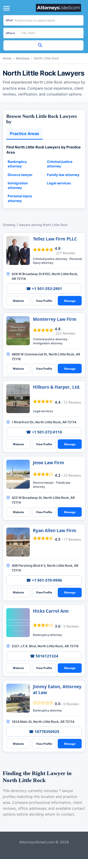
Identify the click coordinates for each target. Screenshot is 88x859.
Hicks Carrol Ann (51, 611)
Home (7, 58)
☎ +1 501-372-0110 (44, 432)
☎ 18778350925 (44, 731)
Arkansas (22, 58)
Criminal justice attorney (59, 163)
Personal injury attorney (20, 198)
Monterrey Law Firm (54, 319)
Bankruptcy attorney (17, 163)
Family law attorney (63, 175)
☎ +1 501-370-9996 (44, 580)
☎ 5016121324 (44, 656)
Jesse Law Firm (48, 463)
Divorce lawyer (20, 175)
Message (70, 301)
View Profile (44, 301)
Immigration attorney (18, 185)
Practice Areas (24, 133)
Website (18, 301)
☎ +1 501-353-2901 (44, 288)
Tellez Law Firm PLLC (55, 239)
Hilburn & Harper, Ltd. (56, 387)
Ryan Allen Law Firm (54, 530)
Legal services (59, 183)
